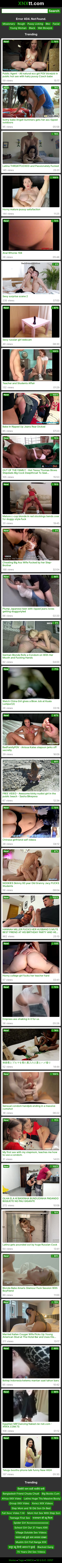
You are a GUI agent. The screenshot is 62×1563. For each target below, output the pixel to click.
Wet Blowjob (45, 27)
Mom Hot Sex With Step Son (43, 1513)
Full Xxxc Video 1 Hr (13, 1513)
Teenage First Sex (20, 1517)
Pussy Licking (35, 23)
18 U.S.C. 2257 (44, 1560)
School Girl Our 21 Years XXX (31, 1527)
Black (32, 27)
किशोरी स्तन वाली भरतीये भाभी (31, 1488)
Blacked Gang (45, 1546)
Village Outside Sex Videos (31, 1532)
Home (12, 1560)
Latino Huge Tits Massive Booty (42, 1498)
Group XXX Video (19, 1503)
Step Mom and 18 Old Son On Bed (31, 1508)
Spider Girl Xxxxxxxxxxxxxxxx (31, 1522)
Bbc (48, 23)
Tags (21, 1560)
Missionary (9, 23)
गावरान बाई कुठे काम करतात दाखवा (30, 1537)
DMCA (30, 1560)
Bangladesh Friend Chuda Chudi (21, 1493)
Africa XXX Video (11, 1498)
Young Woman (18, 27)
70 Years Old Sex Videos (31, 1551)
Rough (21, 23)
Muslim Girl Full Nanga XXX (31, 1542)
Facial (56, 23)
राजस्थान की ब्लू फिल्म (42, 1517)
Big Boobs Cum (50, 1493)
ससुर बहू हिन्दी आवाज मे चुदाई (22, 1546)
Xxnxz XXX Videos (42, 1503)
